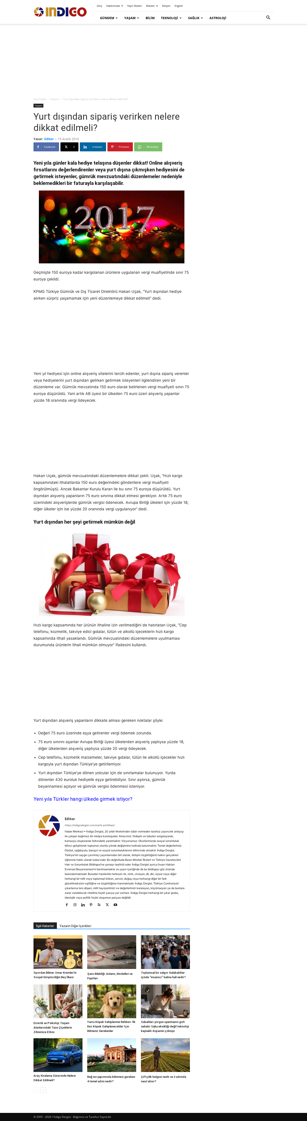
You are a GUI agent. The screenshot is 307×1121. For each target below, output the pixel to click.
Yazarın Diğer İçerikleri (75, 926)
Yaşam (130, 18)
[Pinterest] (92, 905)
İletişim (166, 5)
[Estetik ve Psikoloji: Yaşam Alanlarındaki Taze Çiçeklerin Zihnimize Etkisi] (57, 1001)
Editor (49, 139)
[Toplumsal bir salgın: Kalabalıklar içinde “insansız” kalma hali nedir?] (165, 952)
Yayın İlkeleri (134, 5)
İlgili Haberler (45, 926)
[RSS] (101, 905)
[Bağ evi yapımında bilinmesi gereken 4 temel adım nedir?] (111, 1055)
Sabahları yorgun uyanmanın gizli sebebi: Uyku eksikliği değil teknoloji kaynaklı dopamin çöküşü (165, 1026)
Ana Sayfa (39, 99)
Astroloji (217, 18)
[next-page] (43, 1090)
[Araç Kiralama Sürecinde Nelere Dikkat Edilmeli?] (57, 1055)
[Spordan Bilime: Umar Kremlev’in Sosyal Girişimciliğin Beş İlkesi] (57, 952)
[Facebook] (68, 905)
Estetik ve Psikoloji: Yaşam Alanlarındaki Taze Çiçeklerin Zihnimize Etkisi (52, 1027)
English (179, 5)
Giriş (99, 5)
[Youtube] (117, 905)
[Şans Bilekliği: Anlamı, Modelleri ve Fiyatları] (111, 952)
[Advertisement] (153, 60)
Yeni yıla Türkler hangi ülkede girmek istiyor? (82, 799)
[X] (109, 905)
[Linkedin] (84, 905)
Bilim (150, 18)
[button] (268, 18)
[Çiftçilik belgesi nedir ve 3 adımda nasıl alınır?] (165, 1055)
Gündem (107, 18)
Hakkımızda (113, 5)
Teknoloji (169, 18)
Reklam (150, 5)
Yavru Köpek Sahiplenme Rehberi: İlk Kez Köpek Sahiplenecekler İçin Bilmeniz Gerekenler (111, 1026)
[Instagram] (76, 905)
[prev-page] (36, 1090)
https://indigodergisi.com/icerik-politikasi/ (90, 825)
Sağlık (193, 18)
